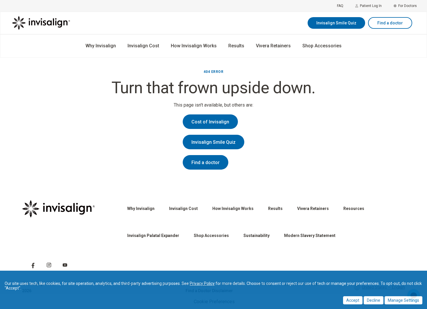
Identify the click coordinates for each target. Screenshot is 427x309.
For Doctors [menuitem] (407, 6)
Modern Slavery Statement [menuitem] (310, 235)
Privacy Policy (202, 283)
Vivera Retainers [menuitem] (273, 45)
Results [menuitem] (236, 45)
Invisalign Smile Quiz (336, 23)
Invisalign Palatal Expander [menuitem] (153, 235)
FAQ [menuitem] (340, 6)
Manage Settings (403, 300)
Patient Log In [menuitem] (371, 6)
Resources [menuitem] (353, 208)
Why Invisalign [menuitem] (100, 45)
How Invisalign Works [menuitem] (194, 45)
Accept (352, 300)
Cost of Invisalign (210, 122)
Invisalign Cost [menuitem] (143, 45)
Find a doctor (390, 23)
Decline (373, 300)
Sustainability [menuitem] (256, 235)
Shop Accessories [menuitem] (322, 45)
